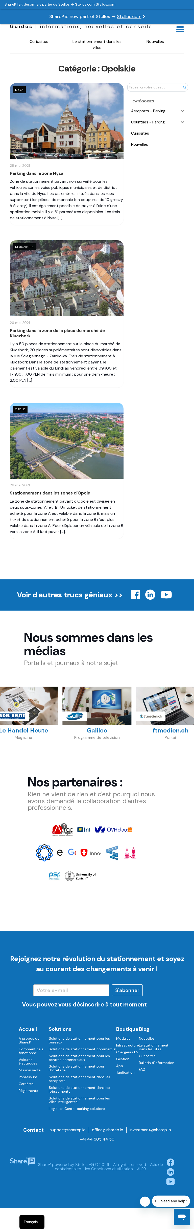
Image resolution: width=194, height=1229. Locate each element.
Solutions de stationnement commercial (82, 1049)
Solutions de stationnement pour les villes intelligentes (79, 1100)
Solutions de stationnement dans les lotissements (79, 1089)
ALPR (141, 1168)
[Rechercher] (184, 87)
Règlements (28, 1090)
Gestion (122, 1059)
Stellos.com (129, 16)
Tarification (125, 1072)
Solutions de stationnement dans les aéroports (79, 1079)
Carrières (26, 1083)
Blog (144, 1029)
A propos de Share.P (29, 1040)
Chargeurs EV (127, 1052)
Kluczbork (24, 247)
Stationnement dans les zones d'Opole (50, 493)
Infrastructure (127, 1045)
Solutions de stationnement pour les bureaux (79, 1040)
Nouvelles (155, 41)
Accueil (28, 1029)
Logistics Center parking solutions (77, 1108)
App (119, 1065)
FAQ (142, 1069)
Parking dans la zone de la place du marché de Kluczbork (57, 333)
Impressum (28, 1077)
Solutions (60, 1029)
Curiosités (39, 41)
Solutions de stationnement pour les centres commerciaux (79, 1058)
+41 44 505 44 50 (97, 1139)
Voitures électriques (28, 1061)
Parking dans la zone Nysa (36, 173)
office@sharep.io (107, 1129)
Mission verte (30, 1070)
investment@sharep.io (150, 1129)
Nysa (19, 89)
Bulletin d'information (156, 1062)
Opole (20, 409)
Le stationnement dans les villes (97, 44)
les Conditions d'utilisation (109, 1168)
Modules (123, 1038)
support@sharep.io (68, 1129)
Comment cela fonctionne (31, 1051)
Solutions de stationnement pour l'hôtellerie (76, 1068)
